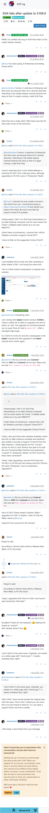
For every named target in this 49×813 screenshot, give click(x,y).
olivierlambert (12, 56)
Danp (9, 35)
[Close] (44, 747)
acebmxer (10, 257)
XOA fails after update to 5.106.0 (28, 145)
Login (16, 793)
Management (19, 17)
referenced (24, 563)
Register (8, 793)
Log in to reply (40, 26)
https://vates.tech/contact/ (15, 207)
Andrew (10, 310)
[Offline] (4, 35)
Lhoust (9, 141)
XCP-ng (21, 4)
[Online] (4, 257)
